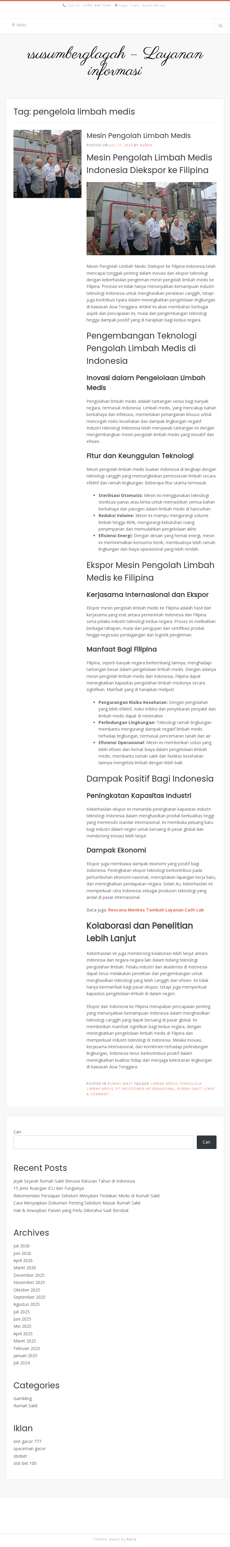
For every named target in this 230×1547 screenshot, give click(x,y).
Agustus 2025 (26, 1304)
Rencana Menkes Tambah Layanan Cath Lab (156, 910)
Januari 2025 (25, 1355)
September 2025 (29, 1297)
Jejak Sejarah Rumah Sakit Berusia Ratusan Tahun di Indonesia (74, 1181)
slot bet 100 (25, 1463)
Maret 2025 (24, 1341)
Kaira (131, 1539)
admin (146, 145)
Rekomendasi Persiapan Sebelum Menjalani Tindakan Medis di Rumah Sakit (86, 1195)
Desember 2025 (29, 1275)
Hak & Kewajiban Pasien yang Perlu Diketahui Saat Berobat (71, 1210)
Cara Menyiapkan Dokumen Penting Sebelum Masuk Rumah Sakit (77, 1203)
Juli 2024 (21, 1363)
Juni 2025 (22, 1319)
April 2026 (23, 1260)
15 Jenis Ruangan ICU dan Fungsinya (48, 1188)
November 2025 (29, 1282)
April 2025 (23, 1333)
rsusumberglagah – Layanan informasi (115, 62)
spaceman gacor (29, 1448)
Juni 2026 (22, 1253)
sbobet (20, 1456)
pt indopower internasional (145, 1088)
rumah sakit (189, 1088)
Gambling (22, 1398)
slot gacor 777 (27, 1441)
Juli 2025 (21, 1312)
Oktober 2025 (26, 1290)
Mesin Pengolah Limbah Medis (139, 135)
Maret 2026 (24, 1267)
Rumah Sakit (120, 1083)
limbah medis (164, 1083)
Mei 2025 (22, 1326)
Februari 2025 (26, 1348)
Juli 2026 (21, 1246)
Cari (17, 1132)
